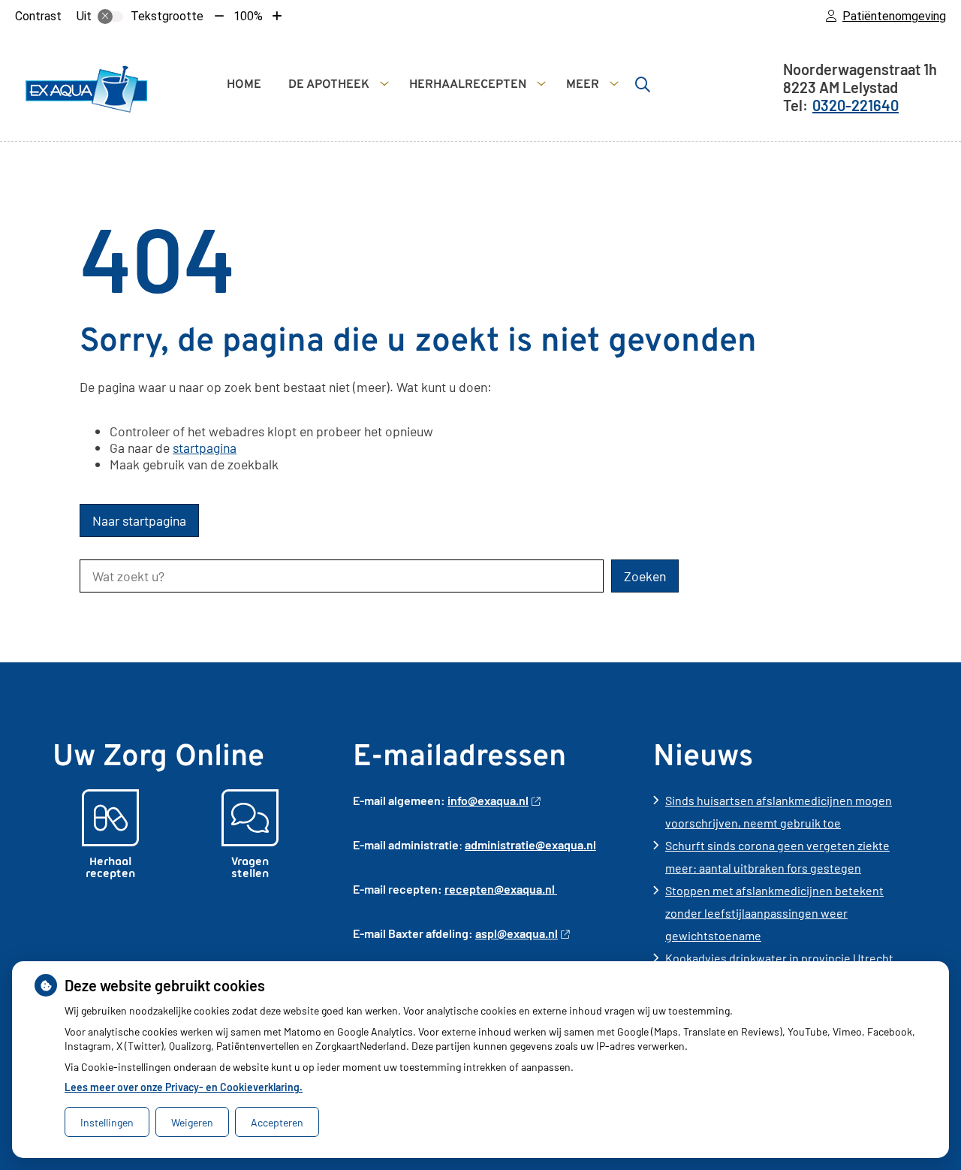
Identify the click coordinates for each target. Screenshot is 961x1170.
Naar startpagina (139, 520)
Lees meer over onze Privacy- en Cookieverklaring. (184, 1087)
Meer (582, 84)
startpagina (204, 447)
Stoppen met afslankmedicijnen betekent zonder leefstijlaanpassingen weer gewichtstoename (774, 912)
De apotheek (328, 84)
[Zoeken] (642, 84)
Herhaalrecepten (467, 84)
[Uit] (110, 16)
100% (248, 16)
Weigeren (192, 1122)
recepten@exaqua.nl (500, 889)
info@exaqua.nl (488, 800)
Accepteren (277, 1122)
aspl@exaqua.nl (516, 933)
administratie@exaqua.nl (530, 844)
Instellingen (107, 1122)
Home (244, 84)
